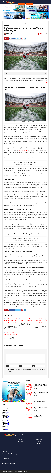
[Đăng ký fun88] (13, 391)
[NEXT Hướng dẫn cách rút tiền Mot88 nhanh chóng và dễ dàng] (50, 470)
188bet (8, 423)
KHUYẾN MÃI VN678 (38, 439)
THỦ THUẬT (9, 23)
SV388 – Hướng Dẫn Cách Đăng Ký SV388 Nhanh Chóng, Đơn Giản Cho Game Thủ (10, 326)
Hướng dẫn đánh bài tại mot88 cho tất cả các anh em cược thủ (40, 326)
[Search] (46, 1)
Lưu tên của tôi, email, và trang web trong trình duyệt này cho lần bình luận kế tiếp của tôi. (26, 369)
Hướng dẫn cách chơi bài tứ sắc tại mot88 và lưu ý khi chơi (25, 324)
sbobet (7, 428)
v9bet (7, 426)
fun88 (7, 420)
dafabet (7, 412)
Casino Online (21, 437)
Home (5, 23)
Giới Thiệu (14, 471)
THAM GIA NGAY (30, 4)
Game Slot (21, 439)
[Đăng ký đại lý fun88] (13, 8)
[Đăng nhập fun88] (37, 15)
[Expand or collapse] (45, 73)
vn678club (9, 33)
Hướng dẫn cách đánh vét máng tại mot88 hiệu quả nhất (10, 338)
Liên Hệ (25, 471)
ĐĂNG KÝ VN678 (38, 437)
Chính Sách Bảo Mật (19, 471)
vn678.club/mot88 (23, 150)
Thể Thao (21, 441)
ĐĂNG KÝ (21, 4)
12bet (7, 413)
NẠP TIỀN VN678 (38, 441)
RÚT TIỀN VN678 (38, 443)
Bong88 (8, 409)
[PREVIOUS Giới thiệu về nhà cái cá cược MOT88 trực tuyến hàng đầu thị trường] (1, 470)
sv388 (6, 429)
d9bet (8, 416)
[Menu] (3, 1)
